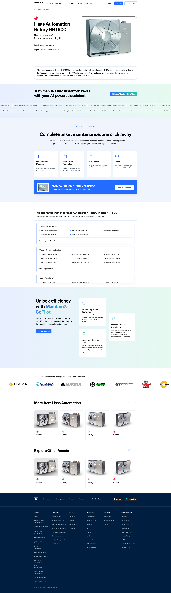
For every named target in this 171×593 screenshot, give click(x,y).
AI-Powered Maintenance (38, 566)
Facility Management (58, 540)
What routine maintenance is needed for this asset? (32, 111)
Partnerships (73, 524)
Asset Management (40, 537)
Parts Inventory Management (39, 542)
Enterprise (71, 3)
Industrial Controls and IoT (41, 527)
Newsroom (72, 528)
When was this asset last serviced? (60, 105)
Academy (89, 524)
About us (72, 516)
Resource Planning (40, 577)
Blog (88, 528)
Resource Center (92, 520)
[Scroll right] (135, 402)
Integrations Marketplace (38, 532)
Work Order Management (38, 561)
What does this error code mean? (36, 105)
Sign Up (119, 3)
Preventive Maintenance (42, 556)
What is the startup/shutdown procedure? (145, 111)
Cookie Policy (125, 536)
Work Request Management (38, 572)
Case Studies (91, 516)
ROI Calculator (91, 543)
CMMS (36, 516)
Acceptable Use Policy (128, 543)
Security (124, 516)
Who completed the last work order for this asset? (128, 105)
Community (90, 540)
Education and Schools (59, 528)
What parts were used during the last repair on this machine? (92, 105)
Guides (89, 532)
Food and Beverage (58, 520)
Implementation (109, 520)
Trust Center (125, 520)
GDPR (123, 540)
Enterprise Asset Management (39, 521)
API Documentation (92, 547)
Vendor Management (40, 581)
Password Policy (126, 532)
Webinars (89, 536)
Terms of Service (126, 524)
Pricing (79, 3)
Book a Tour (130, 3)
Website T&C (125, 547)
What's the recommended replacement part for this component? (112, 111)
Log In (110, 3)
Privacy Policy (125, 528)
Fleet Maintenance (57, 536)
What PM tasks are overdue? (154, 105)
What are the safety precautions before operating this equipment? (70, 111)
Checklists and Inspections (38, 547)
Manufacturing (56, 516)
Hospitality (55, 543)
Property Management (59, 532)
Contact (106, 524)
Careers (71, 520)
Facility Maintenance (40, 552)
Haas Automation (43, 9)
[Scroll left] (129, 402)
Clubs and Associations (59, 524)
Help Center (107, 516)
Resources (83, 499)
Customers (47, 499)
